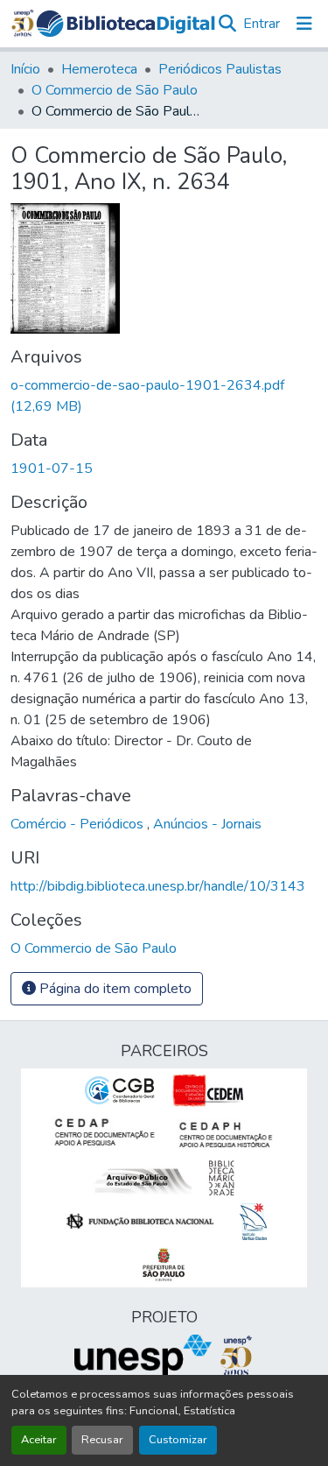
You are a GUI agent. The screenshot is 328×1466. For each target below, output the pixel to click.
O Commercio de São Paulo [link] (114, 90)
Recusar (102, 1440)
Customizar (178, 1440)
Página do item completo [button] (114, 988)
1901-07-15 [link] (51, 468)
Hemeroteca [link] (99, 69)
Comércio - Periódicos (78, 824)
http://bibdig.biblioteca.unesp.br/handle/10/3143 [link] (157, 886)
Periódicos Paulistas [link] (220, 69)
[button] (125, 24)
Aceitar (39, 1440)
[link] (164, 396)
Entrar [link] (261, 23)
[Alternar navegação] (304, 23)
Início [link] (25, 69)
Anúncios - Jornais (207, 824)
